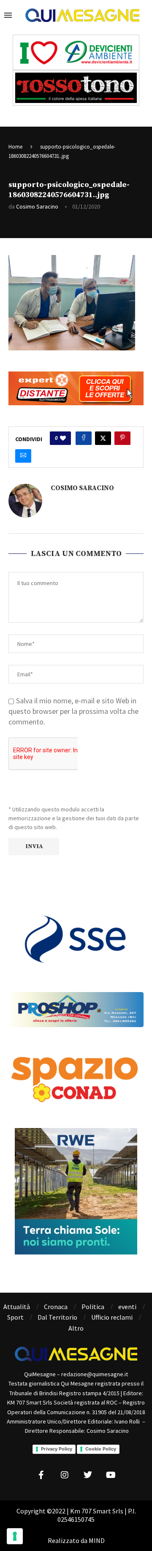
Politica (92, 1306)
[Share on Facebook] (84, 438)
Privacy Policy (56, 1449)
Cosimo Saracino (37, 206)
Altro (76, 1328)
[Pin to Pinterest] (122, 438)
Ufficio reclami (112, 1317)
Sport (15, 1317)
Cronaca (56, 1306)
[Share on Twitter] (103, 438)
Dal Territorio (57, 1317)
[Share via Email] (23, 456)
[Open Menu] (8, 15)
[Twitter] (87, 1475)
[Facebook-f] (41, 1475)
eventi (127, 1306)
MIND (97, 1540)
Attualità (16, 1306)
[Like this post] (63, 438)
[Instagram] (64, 1475)
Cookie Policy (100, 1449)
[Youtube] (111, 1475)
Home (15, 146)
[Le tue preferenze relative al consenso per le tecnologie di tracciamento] (15, 1536)
